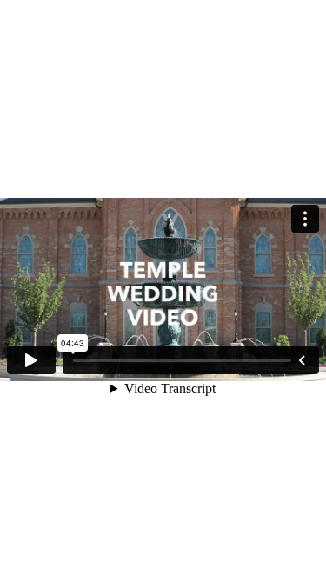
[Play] (31, 360)
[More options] (305, 219)
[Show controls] (301, 360)
